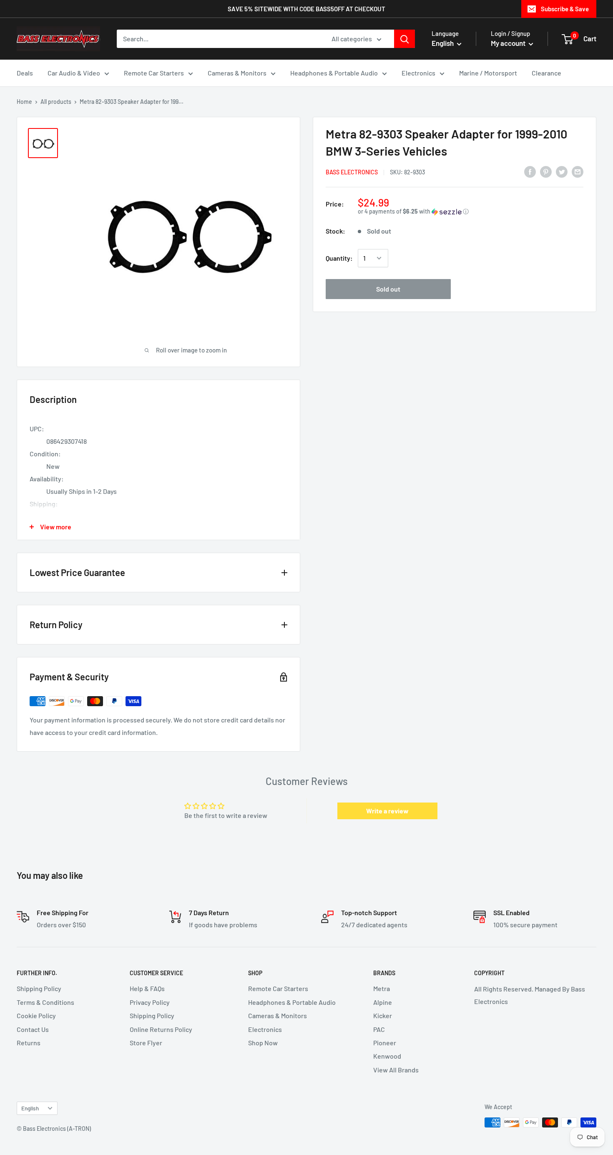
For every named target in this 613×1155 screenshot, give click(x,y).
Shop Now (263, 1043)
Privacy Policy (150, 1002)
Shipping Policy (39, 988)
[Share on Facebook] (530, 171)
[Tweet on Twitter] (562, 171)
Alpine (382, 1002)
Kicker (382, 1015)
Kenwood (387, 1056)
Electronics (418, 73)
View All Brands (396, 1070)
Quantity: (339, 258)
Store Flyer (146, 1043)
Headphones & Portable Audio (334, 73)
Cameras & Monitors (237, 73)
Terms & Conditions (45, 1002)
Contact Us (33, 1029)
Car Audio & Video (74, 73)
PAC (379, 1029)
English (30, 1108)
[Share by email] (577, 171)
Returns (28, 1043)
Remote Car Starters (154, 73)
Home (24, 101)
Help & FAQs (147, 988)
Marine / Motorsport (488, 73)
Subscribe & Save (565, 9)
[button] (470, 212)
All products (55, 101)
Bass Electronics (352, 172)
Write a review (387, 811)
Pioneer (384, 1043)
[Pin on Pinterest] (546, 171)
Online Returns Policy (161, 1029)
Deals (25, 73)
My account (509, 43)
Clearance (546, 73)
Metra (381, 988)
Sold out (388, 289)
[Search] (404, 39)
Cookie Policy (36, 1015)
